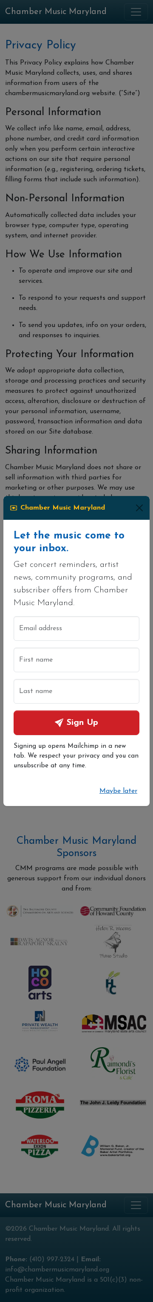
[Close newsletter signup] (139, 508)
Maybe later (118, 791)
